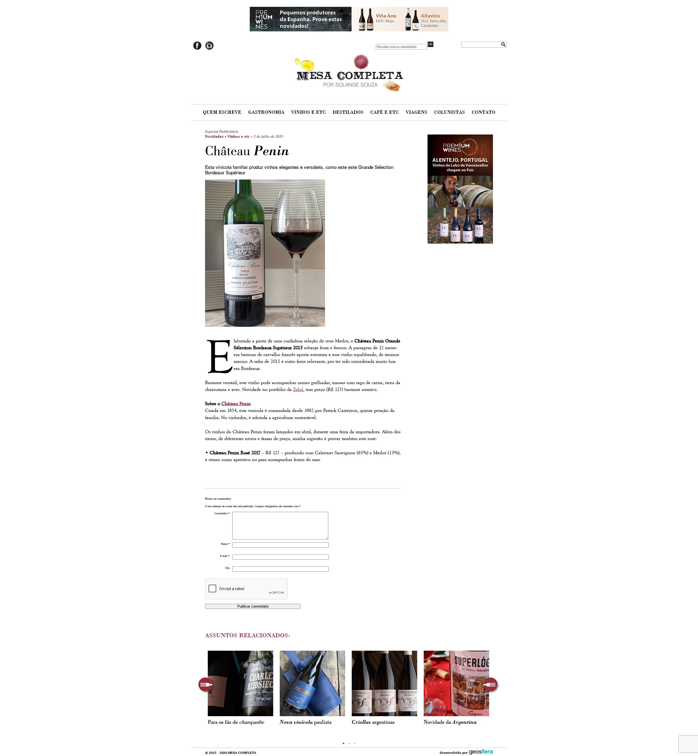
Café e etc (385, 112)
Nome (225, 543)
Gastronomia (267, 112)
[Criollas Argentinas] (384, 683)
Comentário (222, 513)
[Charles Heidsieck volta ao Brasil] (240, 683)
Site (227, 567)
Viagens (417, 112)
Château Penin (236, 404)
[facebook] (197, 48)
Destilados (349, 112)
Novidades (214, 136)
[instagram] (209, 48)
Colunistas (450, 112)
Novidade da (450, 722)
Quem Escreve (223, 112)
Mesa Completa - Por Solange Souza (349, 71)
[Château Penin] (303, 255)
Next (491, 685)
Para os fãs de (236, 722)
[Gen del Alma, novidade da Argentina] (456, 683)
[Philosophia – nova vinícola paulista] (312, 683)
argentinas (373, 722)
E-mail (225, 555)
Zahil (298, 389)
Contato (483, 112)
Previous (206, 685)
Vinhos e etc (309, 112)
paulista (306, 722)
